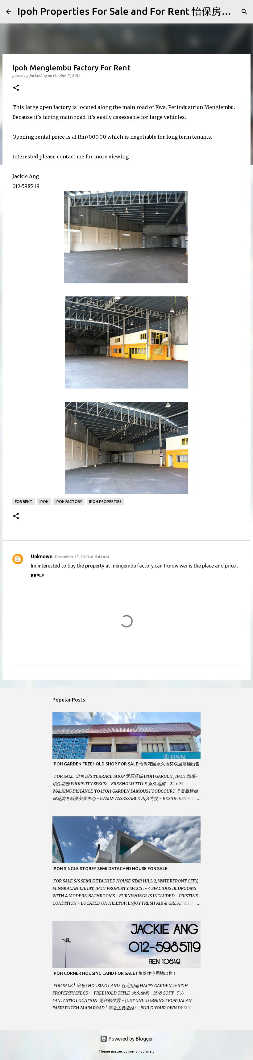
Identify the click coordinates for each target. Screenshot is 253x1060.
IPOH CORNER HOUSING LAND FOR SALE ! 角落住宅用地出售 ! (113, 973)
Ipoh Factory (69, 502)
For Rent (23, 502)
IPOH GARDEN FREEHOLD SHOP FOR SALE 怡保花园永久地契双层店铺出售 (126, 763)
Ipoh (43, 502)
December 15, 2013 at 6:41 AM (82, 557)
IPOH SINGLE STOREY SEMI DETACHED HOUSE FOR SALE (110, 868)
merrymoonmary (141, 1051)
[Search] (244, 11)
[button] (16, 88)
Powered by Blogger (130, 1038)
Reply (37, 575)
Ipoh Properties (105, 502)
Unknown (41, 556)
